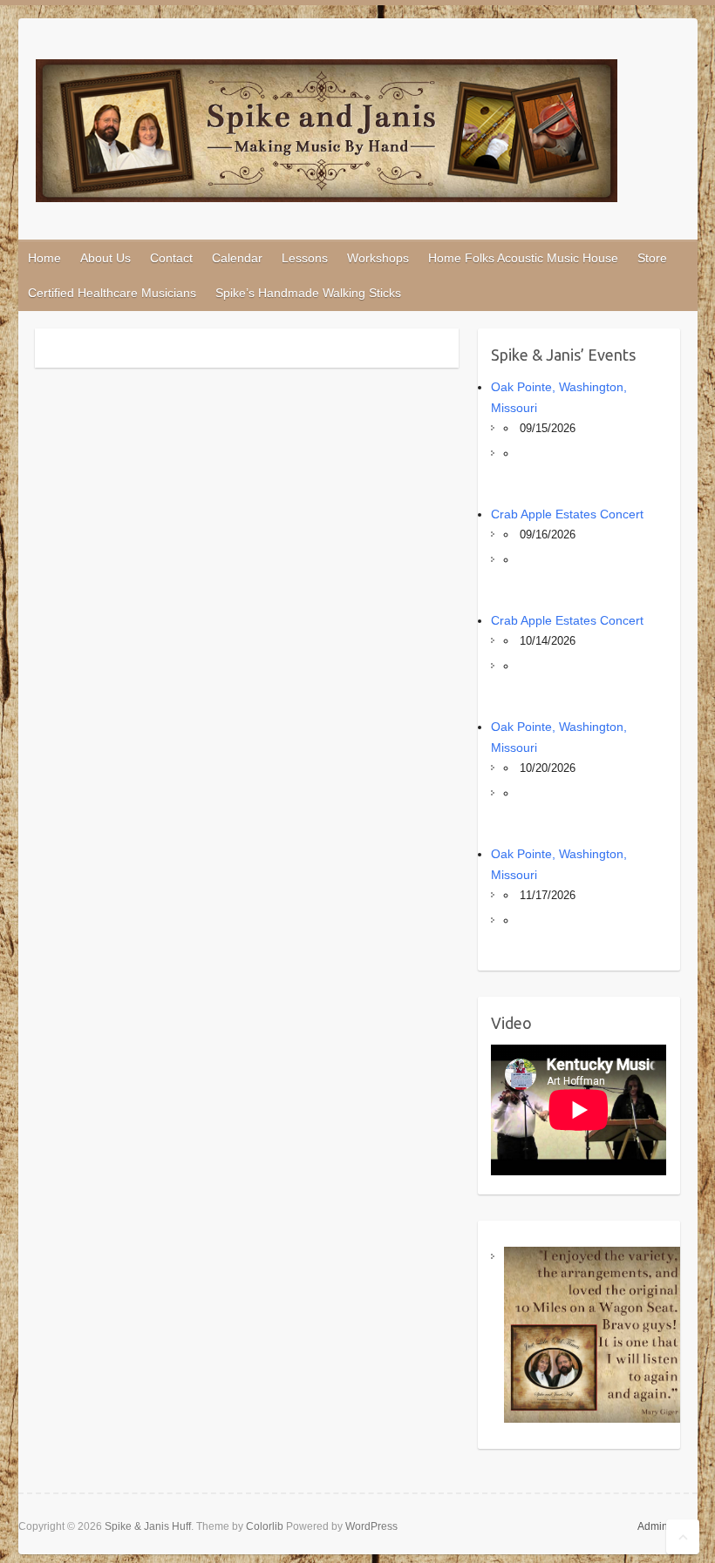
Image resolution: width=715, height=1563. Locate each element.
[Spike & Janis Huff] (327, 134)
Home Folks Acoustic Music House (523, 258)
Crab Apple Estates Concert (567, 514)
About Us (105, 258)
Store (652, 258)
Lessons (305, 258)
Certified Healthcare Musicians (112, 293)
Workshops (378, 258)
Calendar (237, 258)
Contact (171, 258)
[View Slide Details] (591, 1334)
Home (44, 258)
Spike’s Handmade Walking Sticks (308, 293)
